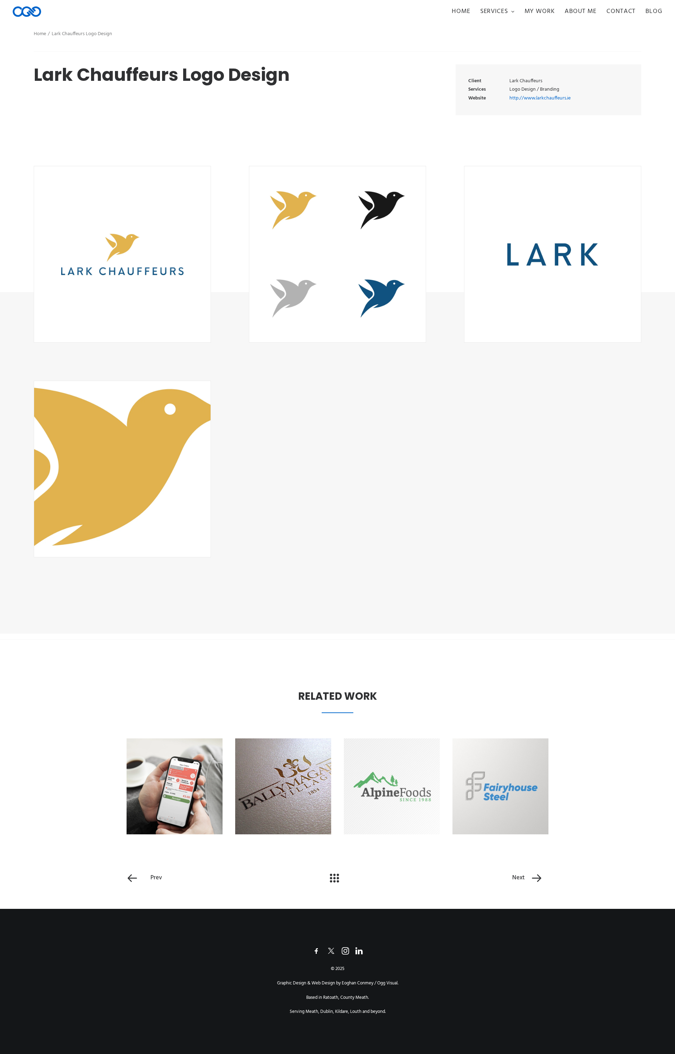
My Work (540, 11)
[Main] (337, 878)
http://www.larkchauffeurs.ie (540, 98)
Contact (621, 11)
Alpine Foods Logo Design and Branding (392, 788)
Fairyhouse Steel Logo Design (500, 788)
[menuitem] (463, 11)
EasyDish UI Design (174, 788)
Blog (653, 11)
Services (494, 11)
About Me (581, 11)
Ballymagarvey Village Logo (283, 788)
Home (461, 11)
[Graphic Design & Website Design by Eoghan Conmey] (27, 11)
